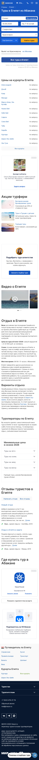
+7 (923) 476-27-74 (9, 700)
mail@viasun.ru (7, 706)
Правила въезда (7, 656)
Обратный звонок (8, 703)
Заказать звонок (12, 593)
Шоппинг (23, 660)
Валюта (4, 660)
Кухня (22, 652)
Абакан (21, 3)
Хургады (23, 404)
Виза (3, 664)
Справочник (5, 652)
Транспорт (24, 656)
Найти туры (29, 40)
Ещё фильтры (8, 40)
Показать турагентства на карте (19, 601)
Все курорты (19, 148)
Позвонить (28, 593)
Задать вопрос (19, 186)
